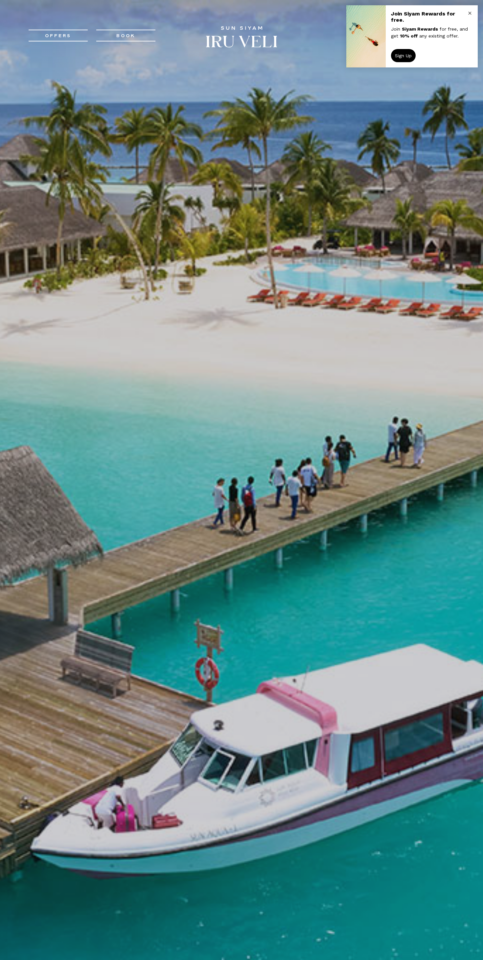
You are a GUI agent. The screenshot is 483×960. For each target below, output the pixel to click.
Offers (58, 35)
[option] (241, 480)
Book (125, 35)
